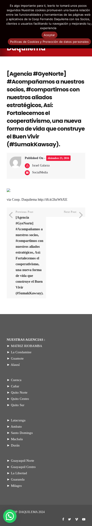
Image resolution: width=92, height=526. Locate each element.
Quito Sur (17, 405)
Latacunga (18, 420)
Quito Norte (19, 392)
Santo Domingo (22, 433)
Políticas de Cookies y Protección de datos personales (49, 41)
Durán (15, 445)
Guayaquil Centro (23, 467)
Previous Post (29, 252)
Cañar (15, 386)
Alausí (15, 364)
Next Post (70, 211)
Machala (17, 439)
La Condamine (21, 352)
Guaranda (18, 479)
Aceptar (49, 35)
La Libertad (19, 473)
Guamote (17, 358)
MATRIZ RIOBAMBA (26, 346)
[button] (10, 516)
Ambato (16, 426)
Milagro (16, 485)
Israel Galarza (41, 165)
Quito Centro (20, 399)
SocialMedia (40, 172)
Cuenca (16, 380)
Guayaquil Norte (22, 460)
